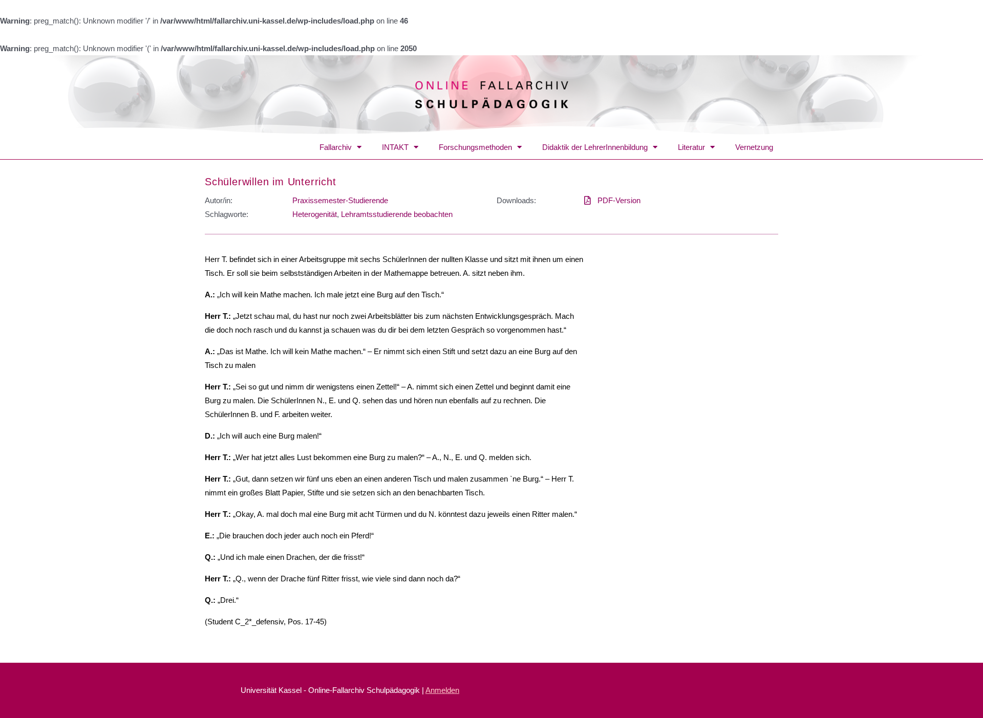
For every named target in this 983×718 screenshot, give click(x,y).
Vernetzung (754, 147)
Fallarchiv (335, 147)
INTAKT (395, 147)
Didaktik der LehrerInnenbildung (595, 147)
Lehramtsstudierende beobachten (397, 214)
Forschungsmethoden (475, 147)
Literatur (691, 147)
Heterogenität (314, 214)
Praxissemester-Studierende (340, 200)
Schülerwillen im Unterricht (270, 181)
